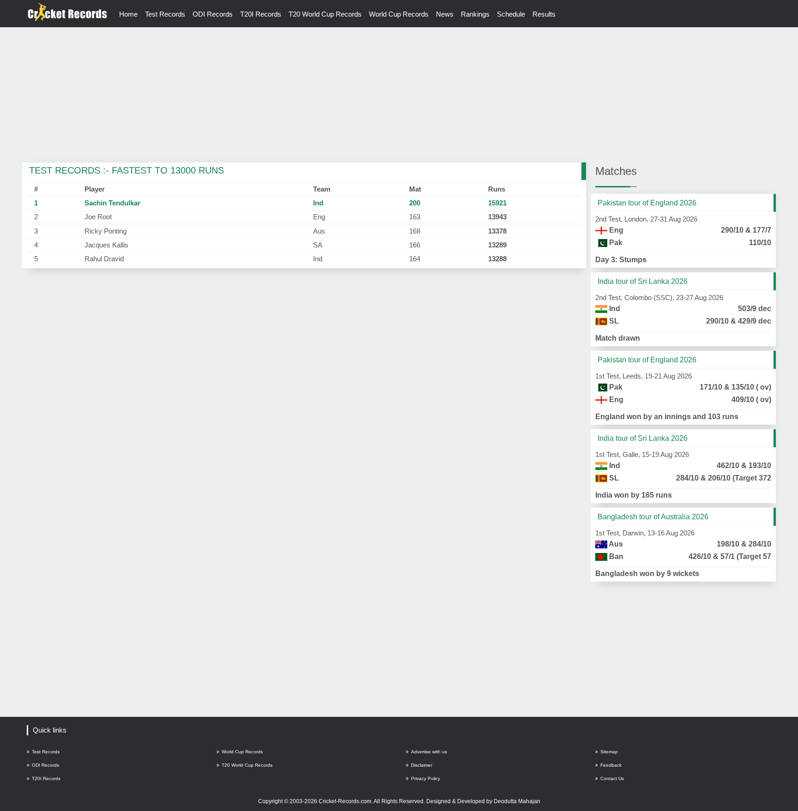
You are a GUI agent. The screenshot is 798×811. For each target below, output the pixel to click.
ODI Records (213, 14)
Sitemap (609, 751)
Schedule (511, 14)
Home (128, 14)
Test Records (165, 14)
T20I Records (260, 14)
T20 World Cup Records (325, 14)
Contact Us (612, 778)
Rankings (475, 14)
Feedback (611, 765)
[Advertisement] (399, 95)
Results (544, 14)
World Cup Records (399, 14)
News (444, 14)
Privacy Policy (425, 778)
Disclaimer (421, 765)
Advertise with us (429, 751)
